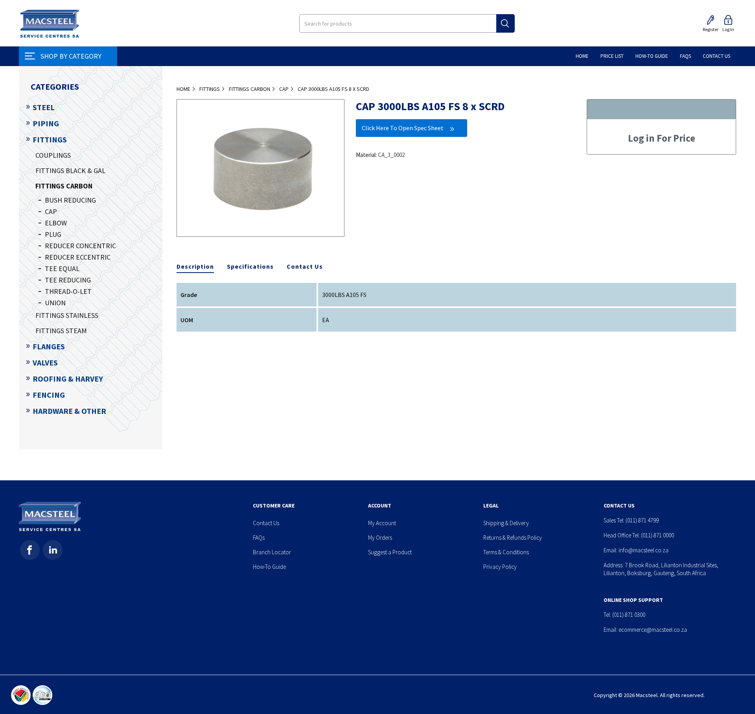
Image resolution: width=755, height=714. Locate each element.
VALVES (45, 362)
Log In (728, 29)
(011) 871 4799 (642, 520)
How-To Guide (269, 566)
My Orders (380, 537)
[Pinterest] (53, 550)
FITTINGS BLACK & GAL (70, 170)
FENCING (49, 395)
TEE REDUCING (68, 279)
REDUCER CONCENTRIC (80, 245)
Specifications (250, 266)
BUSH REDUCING (70, 200)
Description (195, 266)
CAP (51, 211)
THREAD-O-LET (68, 291)
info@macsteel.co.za (643, 550)
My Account (382, 523)
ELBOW (56, 222)
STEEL (44, 107)
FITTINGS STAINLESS (66, 315)
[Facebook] (30, 550)
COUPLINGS (53, 155)
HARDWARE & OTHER (69, 411)
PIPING (46, 123)
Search (505, 23)
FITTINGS (50, 139)
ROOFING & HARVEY (68, 379)
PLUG (53, 234)
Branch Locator (272, 552)
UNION (55, 302)
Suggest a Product (390, 552)
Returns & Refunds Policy (512, 537)
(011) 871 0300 (628, 614)
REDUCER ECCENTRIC (77, 257)
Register (710, 29)
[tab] (195, 266)
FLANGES (49, 346)
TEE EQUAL (62, 268)
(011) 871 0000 (657, 535)
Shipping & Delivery (506, 523)
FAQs (259, 537)
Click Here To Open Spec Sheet (403, 128)
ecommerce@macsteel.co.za (653, 629)
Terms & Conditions (506, 552)
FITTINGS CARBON (63, 185)
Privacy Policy (500, 566)
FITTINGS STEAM (61, 330)
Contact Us (305, 266)
